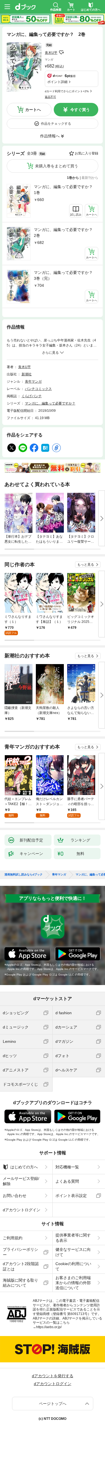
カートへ (33, 109)
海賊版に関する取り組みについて (20, 1283)
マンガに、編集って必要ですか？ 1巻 (65, 189)
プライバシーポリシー (20, 1252)
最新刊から (89, 177)
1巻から (73, 177)
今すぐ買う (80, 109)
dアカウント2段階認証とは (21, 1266)
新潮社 (27, 374)
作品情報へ (50, 136)
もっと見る (85, 565)
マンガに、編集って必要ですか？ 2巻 (65, 232)
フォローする (61, 52)
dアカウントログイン (21, 1210)
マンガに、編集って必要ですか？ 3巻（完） (65, 275)
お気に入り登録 (86, 153)
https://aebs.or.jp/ (49, 1327)
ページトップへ (52, 1403)
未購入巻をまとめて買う (56, 166)
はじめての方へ (24, 1167)
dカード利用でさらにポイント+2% (67, 91)
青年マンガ (33, 381)
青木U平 (51, 53)
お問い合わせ (14, 1195)
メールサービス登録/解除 (21, 1181)
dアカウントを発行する (52, 1376)
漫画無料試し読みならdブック (23, 874)
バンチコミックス (38, 389)
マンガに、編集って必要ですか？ (50, 403)
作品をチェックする (56, 124)
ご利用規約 (12, 1238)
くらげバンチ (32, 396)
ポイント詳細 (57, 82)
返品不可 (50, 96)
